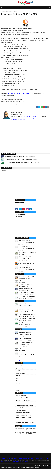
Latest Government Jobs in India (31, 116)
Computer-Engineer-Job (22, 398)
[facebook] (16, 209)
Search (29, 458)
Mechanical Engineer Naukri (23, 412)
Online (31, 104)
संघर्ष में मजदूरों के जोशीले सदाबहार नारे (31, 429)
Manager (22, 104)
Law (17, 380)
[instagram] (27, 209)
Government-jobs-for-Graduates (24, 405)
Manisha (19, 112)
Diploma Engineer (20, 373)
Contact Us (33, 458)
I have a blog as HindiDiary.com (35, 118)
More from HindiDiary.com (19, 433)
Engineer (16, 104)
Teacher (18, 388)
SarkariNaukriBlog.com (17, 118)
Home (2, 458)
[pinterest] (23, 209)
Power (34, 104)
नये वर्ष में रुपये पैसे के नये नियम (19, 428)
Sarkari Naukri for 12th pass (23, 415)
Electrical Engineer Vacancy (23, 400)
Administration (19, 366)
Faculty (17, 378)
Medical (18, 383)
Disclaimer (10, 458)
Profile (40, 458)
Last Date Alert (20, 361)
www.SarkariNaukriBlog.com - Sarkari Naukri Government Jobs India (14, 461)
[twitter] (20, 209)
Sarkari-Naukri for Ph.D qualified (24, 420)
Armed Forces (19, 368)
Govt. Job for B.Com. (21, 407)
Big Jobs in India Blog (19, 119)
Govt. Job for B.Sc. (21, 410)
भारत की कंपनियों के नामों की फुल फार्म (20, 430)
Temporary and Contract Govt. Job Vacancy (24, 423)
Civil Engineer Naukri (21, 395)
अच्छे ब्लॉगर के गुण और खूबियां (19, 432)
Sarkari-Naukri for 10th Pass (23, 417)
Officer (17, 385)
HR (19, 104)
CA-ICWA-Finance (7, 104)
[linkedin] (30, 209)
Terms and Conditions (23, 458)
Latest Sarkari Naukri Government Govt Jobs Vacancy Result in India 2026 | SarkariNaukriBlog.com (24, 467)
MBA (25, 104)
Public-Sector (38, 104)
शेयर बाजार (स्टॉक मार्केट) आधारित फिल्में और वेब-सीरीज (31, 433)
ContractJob (12, 104)
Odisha (28, 104)
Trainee (17, 390)
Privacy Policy (15, 458)
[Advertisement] (25, 138)
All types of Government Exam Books (25, 360)
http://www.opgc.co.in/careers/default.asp (19, 93)
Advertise (37, 458)
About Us (6, 458)
